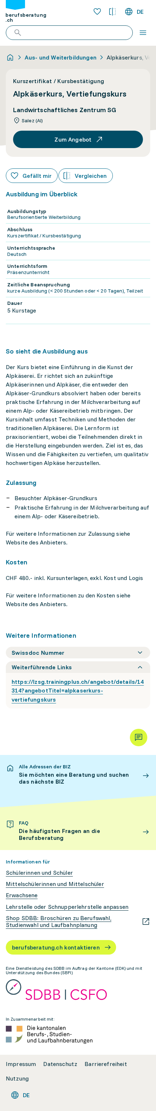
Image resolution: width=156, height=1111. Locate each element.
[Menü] (143, 32)
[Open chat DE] (138, 737)
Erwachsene (22, 895)
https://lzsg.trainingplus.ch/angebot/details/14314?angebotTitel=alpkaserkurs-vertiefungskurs (78, 690)
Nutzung (17, 1078)
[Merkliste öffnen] (97, 11)
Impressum (21, 1064)
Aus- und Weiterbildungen (61, 57)
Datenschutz (60, 1064)
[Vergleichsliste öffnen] (112, 11)
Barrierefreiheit (106, 1064)
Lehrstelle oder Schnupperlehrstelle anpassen (67, 906)
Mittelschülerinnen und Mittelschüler (55, 884)
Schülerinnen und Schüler (39, 872)
